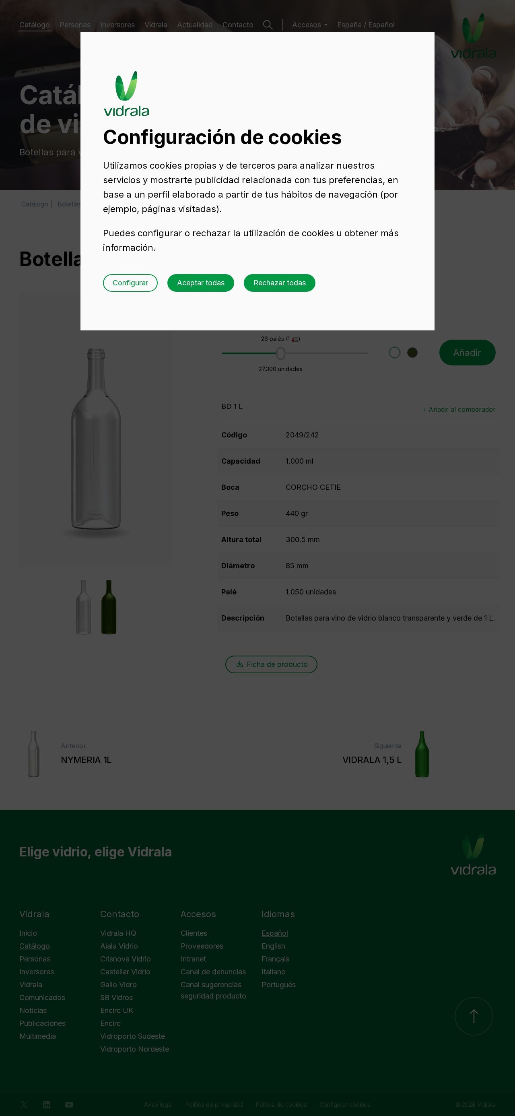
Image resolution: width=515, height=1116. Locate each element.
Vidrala (126, 86)
